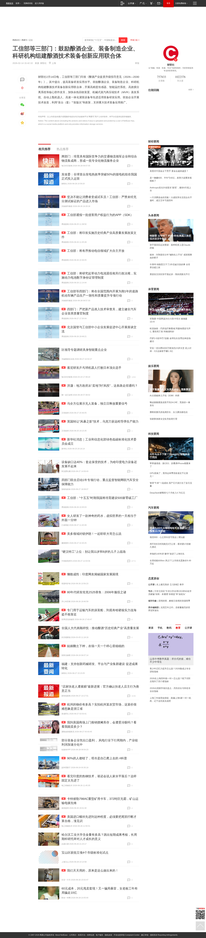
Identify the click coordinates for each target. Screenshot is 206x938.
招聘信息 (90, 935)
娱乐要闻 (153, 366)
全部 (190, 90)
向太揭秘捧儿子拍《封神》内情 (164, 395)
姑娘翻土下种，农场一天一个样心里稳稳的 (95, 646)
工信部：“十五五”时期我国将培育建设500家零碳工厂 (102, 498)
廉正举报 (144, 935)
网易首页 (9, 3)
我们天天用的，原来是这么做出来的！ (92, 870)
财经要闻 (153, 141)
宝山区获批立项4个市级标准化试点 (85, 852)
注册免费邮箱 (180, 3)
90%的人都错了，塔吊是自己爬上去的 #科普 (97, 758)
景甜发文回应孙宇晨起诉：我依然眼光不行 (170, 274)
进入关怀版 (39, 3)
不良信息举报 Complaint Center (126, 935)
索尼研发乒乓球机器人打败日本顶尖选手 (94, 367)
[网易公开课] (132, 3)
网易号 (24, 40)
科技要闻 (153, 433)
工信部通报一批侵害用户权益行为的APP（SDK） (100, 215)
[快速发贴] (22, 79)
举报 (137, 63)
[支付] (152, 3)
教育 (178, 628)
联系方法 (81, 935)
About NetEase (61, 935)
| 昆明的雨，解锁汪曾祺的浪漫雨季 (169, 601)
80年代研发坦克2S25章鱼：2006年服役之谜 (96, 592)
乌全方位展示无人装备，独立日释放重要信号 (97, 403)
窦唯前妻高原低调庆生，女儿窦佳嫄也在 (169, 412)
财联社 (43, 63)
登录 (168, 3)
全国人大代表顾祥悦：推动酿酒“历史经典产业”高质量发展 (100, 628)
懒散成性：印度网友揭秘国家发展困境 (92, 574)
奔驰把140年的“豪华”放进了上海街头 (167, 554)
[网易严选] (142, 3)
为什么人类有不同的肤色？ (162, 648)
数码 (169, 628)
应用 (17, 3)
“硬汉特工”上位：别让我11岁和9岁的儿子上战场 (94, 551)
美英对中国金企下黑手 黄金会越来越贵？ (169, 171)
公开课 (188, 628)
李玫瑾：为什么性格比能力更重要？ (167, 634)
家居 (151, 628)
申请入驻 (134, 40)
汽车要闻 (153, 507)
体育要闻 (153, 289)
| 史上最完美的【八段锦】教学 (166, 584)
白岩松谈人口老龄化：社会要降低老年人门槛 (171, 641)
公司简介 (72, 935)
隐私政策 (108, 935)
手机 (160, 628)
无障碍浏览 (28, 3)
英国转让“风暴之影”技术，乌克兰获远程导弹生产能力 (103, 421)
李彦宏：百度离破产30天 (161, 661)
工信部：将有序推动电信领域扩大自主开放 (95, 250)
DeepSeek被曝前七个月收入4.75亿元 (167, 493)
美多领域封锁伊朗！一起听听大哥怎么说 (94, 533)
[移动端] (123, 3)
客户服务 (99, 935)
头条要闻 (153, 215)
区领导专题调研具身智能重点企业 (84, 349)
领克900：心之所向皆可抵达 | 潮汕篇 (167, 537)
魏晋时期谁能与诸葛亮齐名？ (163, 654)
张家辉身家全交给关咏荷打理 (163, 419)
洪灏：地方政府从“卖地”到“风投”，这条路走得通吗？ (102, 385)
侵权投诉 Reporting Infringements (163, 935)
